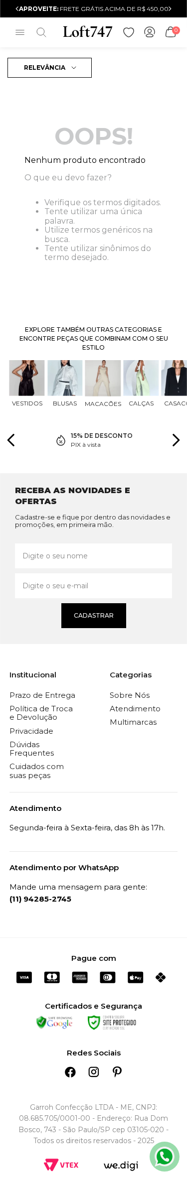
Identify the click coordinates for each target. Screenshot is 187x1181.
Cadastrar (94, 615)
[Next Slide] (170, 8)
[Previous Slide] (17, 8)
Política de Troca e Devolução (41, 713)
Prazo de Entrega (42, 695)
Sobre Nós (130, 695)
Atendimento (135, 708)
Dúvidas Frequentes (31, 749)
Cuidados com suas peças (36, 771)
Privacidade (31, 731)
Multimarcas (133, 722)
